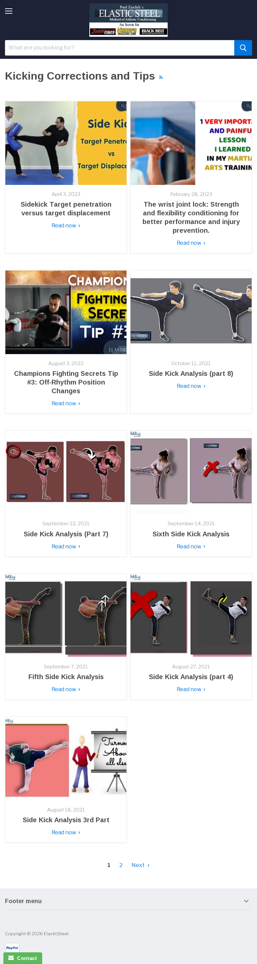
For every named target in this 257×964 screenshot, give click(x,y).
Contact (25, 958)
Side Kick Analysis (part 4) (191, 676)
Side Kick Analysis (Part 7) (66, 534)
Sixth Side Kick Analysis (191, 534)
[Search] (243, 48)
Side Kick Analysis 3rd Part (66, 820)
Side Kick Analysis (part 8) (191, 373)
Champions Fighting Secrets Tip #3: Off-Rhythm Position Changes (66, 382)
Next (139, 865)
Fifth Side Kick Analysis (66, 676)
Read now (64, 225)
